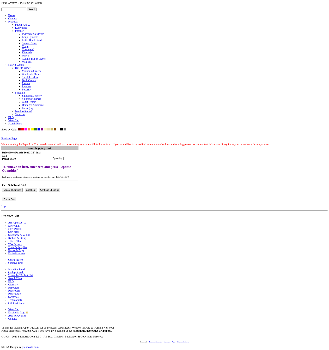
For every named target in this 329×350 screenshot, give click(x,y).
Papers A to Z (22, 24)
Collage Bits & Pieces (34, 58)
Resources (13, 287)
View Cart (13, 120)
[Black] (61, 129)
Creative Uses (15, 262)
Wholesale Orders (31, 74)
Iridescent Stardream (33, 33)
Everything (21, 27)
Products (13, 21)
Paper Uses (14, 290)
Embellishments (16, 253)
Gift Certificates (16, 303)
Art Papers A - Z (17, 222)
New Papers (14, 228)
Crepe (25, 46)
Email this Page (17, 312)
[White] (58, 129)
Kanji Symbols (30, 37)
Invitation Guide (17, 269)
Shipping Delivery (32, 95)
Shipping (20, 92)
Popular (19, 30)
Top (3, 206)
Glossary (13, 284)
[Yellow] (32, 129)
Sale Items (13, 231)
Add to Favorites (17, 315)
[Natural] (48, 129)
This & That (14, 241)
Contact (12, 18)
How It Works (16, 64)
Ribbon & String (17, 238)
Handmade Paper (183, 342)
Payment (26, 86)
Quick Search (15, 259)
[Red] (22, 129)
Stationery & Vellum (19, 234)
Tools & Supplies (17, 247)
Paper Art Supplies (155, 342)
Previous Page (9, 138)
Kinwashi (27, 52)
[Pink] (26, 129)
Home (11, 15)
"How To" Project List (20, 275)
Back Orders (29, 80)
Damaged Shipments (33, 105)
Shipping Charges (31, 98)
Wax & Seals (15, 244)
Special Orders (30, 77)
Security (26, 89)
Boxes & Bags (16, 250)
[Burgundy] (19, 129)
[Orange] (29, 129)
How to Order (22, 67)
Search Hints (15, 123)
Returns (26, 83)
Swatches (20, 114)
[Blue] (39, 129)
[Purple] (42, 129)
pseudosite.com (30, 347)
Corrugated (28, 49)
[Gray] (65, 129)
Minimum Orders (31, 71)
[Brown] (55, 129)
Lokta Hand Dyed (32, 40)
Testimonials (15, 300)
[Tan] (52, 129)
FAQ (11, 117)
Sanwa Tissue (29, 43)
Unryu (25, 55)
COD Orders (29, 101)
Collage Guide (16, 272)
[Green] (35, 129)
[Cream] (45, 129)
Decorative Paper (169, 342)
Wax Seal (27, 61)
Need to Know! (23, 111)
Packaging (27, 108)
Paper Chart (14, 293)
